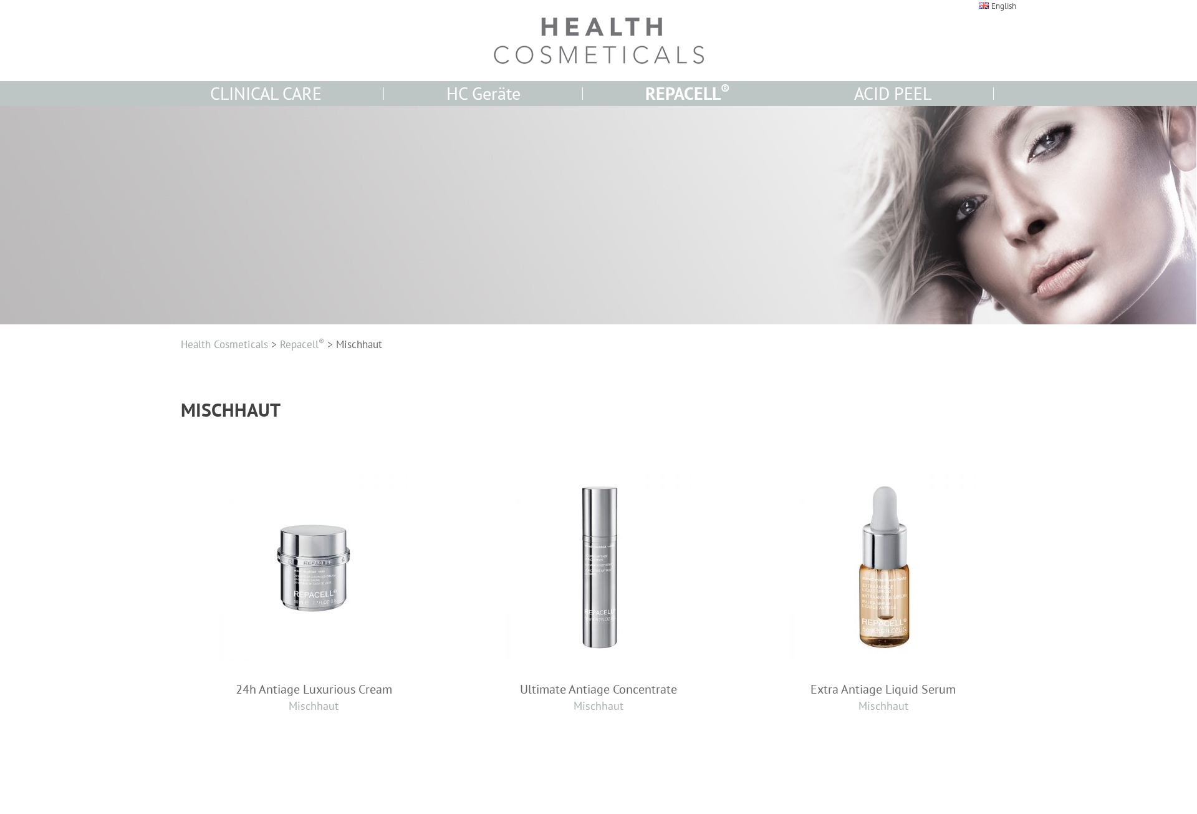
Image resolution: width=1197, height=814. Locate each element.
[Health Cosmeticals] (598, 40)
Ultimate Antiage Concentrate (598, 697)
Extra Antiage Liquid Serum (883, 697)
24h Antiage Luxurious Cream (314, 697)
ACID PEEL (892, 93)
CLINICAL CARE (266, 93)
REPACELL (687, 93)
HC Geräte (483, 93)
